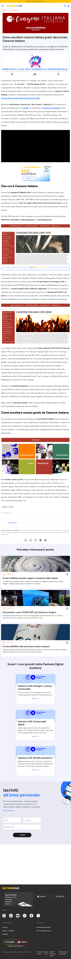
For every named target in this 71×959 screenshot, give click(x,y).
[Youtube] (18, 915)
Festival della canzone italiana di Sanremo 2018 (20, 97)
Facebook (35, 580)
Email (45, 580)
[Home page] (14, 6)
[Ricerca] (65, 5)
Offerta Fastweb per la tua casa (37, 1)
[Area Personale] (68, 6)
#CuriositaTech (12, 562)
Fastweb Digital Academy (44, 927)
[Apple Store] (41, 896)
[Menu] (2, 5)
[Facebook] (31, 915)
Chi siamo (5, 927)
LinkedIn (25, 580)
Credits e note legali (8, 931)
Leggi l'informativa (8, 850)
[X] (38, 915)
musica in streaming (51, 107)
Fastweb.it (5, 934)
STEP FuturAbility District (44, 931)
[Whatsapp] (24, 915)
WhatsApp (40, 580)
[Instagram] (4, 915)
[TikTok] (11, 915)
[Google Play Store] (60, 896)
